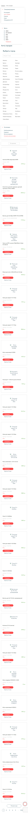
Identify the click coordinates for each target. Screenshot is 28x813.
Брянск (4, 63)
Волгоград (5, 68)
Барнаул (5, 60)
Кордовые (6, 132)
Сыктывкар (17, 95)
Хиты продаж (7, 14)
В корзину (7, 167)
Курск (4, 105)
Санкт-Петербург (19, 79)
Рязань (16, 73)
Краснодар (5, 100)
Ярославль (17, 116)
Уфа (16, 108)
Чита (16, 113)
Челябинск (17, 111)
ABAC (7, 31)
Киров (4, 97)
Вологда (5, 73)
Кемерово (5, 95)
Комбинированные (8, 130)
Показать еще (14, 805)
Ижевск (4, 87)
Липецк (4, 108)
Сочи (16, 89)
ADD (7, 38)
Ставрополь (18, 92)
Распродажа (7, 12)
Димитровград (6, 79)
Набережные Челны (7, 113)
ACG (7, 36)
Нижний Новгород (7, 116)
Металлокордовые (8, 134)
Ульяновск (17, 105)
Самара (17, 76)
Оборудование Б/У (8, 20)
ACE (7, 34)
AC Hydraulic (9, 32)
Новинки (6, 16)
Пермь (16, 68)
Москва (4, 111)
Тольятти (17, 97)
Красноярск (5, 103)
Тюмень (17, 103)
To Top (25, 804)
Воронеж (5, 76)
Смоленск (17, 87)
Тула (16, 100)
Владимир (5, 65)
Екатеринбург (6, 84)
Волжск (4, 71)
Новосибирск (6, 119)
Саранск (17, 81)
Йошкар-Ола (6, 89)
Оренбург (17, 63)
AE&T (7, 39)
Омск (16, 60)
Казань (4, 92)
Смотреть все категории (10, 136)
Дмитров (5, 81)
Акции (5, 18)
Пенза (16, 65)
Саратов (17, 84)
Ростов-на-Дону (18, 71)
